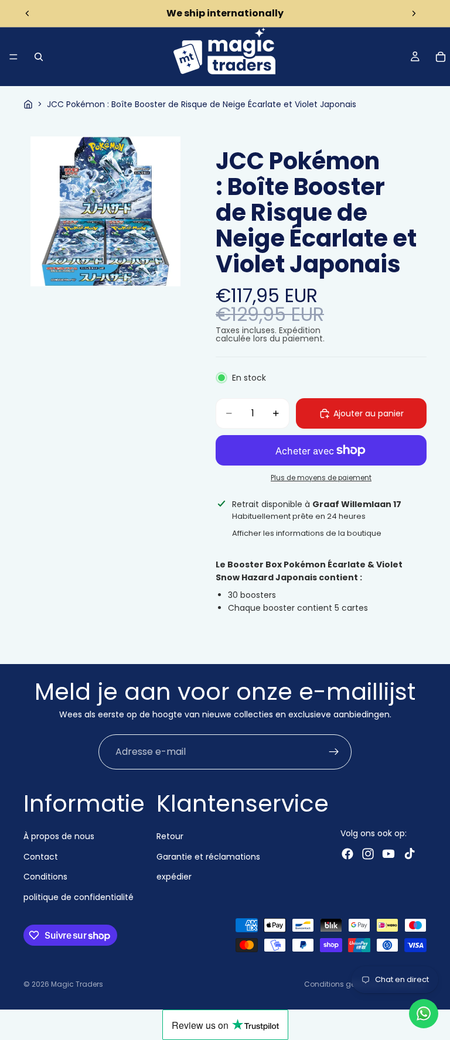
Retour (169, 836)
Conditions (45, 876)
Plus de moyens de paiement (321, 478)
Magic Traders (77, 984)
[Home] (28, 104)
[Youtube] (388, 854)
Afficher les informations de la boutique (306, 533)
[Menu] (13, 56)
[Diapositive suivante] (414, 13)
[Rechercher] (39, 57)
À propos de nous (58, 836)
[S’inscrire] (334, 752)
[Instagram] (368, 854)
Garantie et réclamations (208, 857)
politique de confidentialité (78, 896)
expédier (174, 876)
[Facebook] (347, 854)
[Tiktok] (410, 854)
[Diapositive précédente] (27, 13)
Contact (40, 857)
